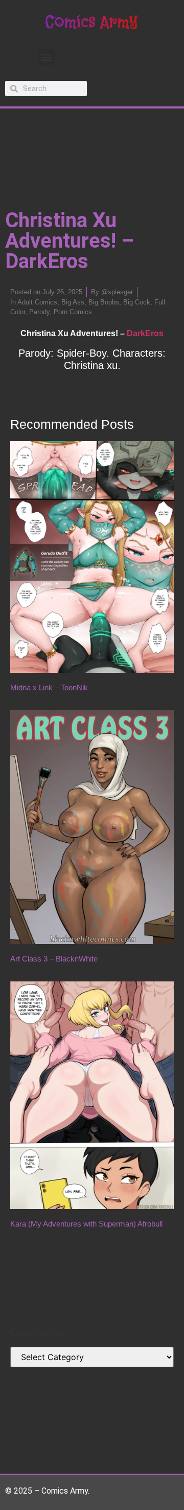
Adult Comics (37, 302)
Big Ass (72, 302)
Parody (39, 312)
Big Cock (136, 302)
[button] (46, 57)
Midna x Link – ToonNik (49, 687)
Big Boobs (103, 302)
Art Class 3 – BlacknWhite (54, 958)
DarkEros (145, 333)
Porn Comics (73, 312)
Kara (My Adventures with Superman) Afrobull (86, 1223)
